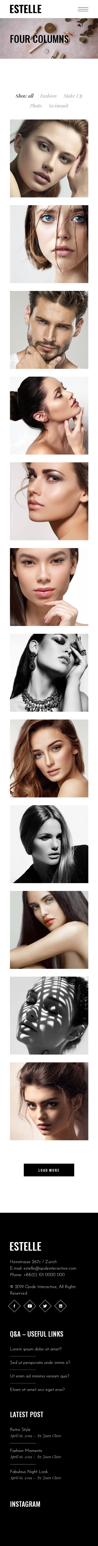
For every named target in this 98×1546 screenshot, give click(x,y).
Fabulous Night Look (29, 1472)
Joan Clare (52, 1435)
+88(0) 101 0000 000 (44, 1275)
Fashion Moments (26, 1451)
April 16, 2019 (21, 1435)
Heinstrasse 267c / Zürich (33, 1262)
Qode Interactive (41, 1287)
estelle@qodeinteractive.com (50, 1268)
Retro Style (20, 1430)
